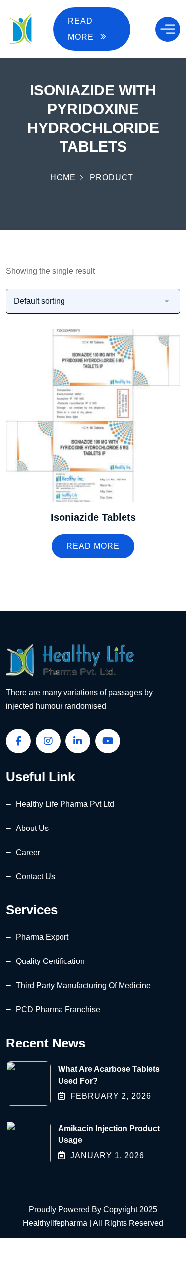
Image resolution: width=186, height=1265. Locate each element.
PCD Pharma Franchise (58, 1009)
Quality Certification (50, 961)
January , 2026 (107, 1155)
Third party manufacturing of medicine (83, 985)
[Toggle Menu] (168, 29)
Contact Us (35, 876)
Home (63, 178)
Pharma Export (42, 937)
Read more (93, 546)
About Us (32, 828)
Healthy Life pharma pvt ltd (65, 804)
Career (28, 852)
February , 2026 (110, 1096)
